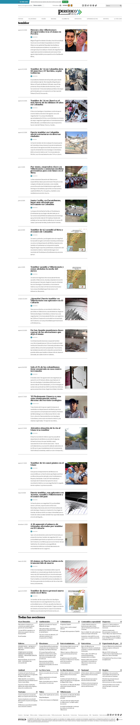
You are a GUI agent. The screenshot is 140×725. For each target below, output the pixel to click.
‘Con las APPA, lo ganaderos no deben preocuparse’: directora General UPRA (26, 632)
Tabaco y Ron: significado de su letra (49, 694)
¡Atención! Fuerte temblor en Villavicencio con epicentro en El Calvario (47, 301)
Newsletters (95, 715)
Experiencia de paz (92, 18)
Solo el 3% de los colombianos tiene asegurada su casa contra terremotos (46, 369)
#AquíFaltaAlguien (44, 697)
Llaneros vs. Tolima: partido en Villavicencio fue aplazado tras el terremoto (111, 626)
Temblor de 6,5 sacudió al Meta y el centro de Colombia (47, 231)
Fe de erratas (74, 715)
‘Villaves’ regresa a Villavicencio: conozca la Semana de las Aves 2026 (69, 653)
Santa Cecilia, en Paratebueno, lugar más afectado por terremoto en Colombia (46, 203)
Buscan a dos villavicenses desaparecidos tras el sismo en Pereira (46, 32)
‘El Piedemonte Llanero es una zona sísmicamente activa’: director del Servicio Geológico (46, 398)
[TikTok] (96, 5)
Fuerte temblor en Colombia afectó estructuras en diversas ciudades (46, 134)
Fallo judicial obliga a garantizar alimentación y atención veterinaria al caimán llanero (48, 630)
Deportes (106, 18)
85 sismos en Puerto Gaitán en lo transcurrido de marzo (47, 562)
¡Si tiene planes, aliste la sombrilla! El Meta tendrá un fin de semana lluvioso (70, 674)
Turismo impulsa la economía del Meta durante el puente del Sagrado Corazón (28, 700)
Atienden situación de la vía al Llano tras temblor (45, 429)
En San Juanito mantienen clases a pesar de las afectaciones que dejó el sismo (47, 332)
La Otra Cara (118, 18)
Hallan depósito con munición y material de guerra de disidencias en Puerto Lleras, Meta (28, 680)
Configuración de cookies (44, 715)
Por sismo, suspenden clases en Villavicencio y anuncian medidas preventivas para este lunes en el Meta (47, 170)
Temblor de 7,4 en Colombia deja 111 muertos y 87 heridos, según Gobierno (47, 71)
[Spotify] (93, 5)
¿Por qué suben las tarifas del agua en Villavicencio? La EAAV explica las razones (69, 702)
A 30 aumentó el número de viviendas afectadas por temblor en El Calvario (47, 526)
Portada (20, 18)
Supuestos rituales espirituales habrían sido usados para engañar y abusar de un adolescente (27, 686)
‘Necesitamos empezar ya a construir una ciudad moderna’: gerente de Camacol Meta (26, 626)
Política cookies (33, 715)
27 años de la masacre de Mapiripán (48, 700)
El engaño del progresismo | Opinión (70, 631)
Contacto (20, 715)
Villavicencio (32, 18)
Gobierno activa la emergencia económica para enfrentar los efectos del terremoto (89, 684)
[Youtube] (91, 5)
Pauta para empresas (83, 715)
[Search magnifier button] (121, 5)
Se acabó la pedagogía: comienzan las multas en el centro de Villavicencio (69, 708)
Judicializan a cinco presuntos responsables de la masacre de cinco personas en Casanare (110, 674)
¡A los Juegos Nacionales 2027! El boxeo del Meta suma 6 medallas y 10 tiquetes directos (111, 638)
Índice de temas (103, 715)
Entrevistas (78, 18)
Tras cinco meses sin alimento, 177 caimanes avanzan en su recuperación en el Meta (48, 636)
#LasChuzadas (22, 636)
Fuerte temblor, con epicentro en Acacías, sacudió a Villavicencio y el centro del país (47, 495)
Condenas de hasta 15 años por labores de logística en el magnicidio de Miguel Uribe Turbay (28, 674)
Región (44, 18)
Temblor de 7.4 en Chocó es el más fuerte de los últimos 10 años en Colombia (47, 103)
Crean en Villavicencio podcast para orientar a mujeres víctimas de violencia (112, 648)
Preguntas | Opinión (65, 624)
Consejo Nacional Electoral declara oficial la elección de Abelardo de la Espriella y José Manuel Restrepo (48, 648)
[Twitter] (88, 5)
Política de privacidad (57, 715)
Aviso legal (26, 715)
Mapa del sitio (66, 715)
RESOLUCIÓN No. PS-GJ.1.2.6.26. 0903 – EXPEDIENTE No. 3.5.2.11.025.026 (27, 661)
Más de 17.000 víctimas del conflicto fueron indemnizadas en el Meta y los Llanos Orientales (112, 653)
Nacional (53, 18)
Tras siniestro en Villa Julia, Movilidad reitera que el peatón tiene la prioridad (70, 686)
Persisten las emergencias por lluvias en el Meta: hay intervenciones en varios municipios (112, 680)
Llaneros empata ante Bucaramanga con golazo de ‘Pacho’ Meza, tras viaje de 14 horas (111, 632)
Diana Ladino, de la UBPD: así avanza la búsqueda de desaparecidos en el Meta (89, 655)
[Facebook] (83, 5)
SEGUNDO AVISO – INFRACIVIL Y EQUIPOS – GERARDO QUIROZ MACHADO (27, 648)
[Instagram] (86, 5)
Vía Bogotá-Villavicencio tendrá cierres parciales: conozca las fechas (110, 686)
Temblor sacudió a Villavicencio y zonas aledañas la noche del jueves (47, 269)
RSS (90, 715)
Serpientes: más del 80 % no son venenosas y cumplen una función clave (90, 638)
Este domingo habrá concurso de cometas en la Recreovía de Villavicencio (69, 648)
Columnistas (65, 18)
